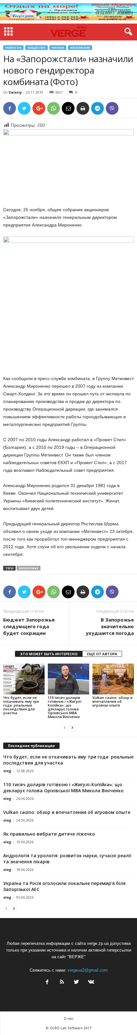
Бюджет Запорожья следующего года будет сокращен (28, 626)
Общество (36, 48)
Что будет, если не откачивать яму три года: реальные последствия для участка (21, 705)
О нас (69, 1018)
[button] (127, 32)
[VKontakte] (90, 982)
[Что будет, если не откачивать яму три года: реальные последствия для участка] (24, 679)
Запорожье (28, 568)
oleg (7, 770)
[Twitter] (76, 982)
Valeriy (15, 92)
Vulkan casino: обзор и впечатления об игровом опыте (112, 701)
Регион (58, 48)
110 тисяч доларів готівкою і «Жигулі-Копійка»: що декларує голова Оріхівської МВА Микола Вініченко (65, 707)
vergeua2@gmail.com (88, 970)
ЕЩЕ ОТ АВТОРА (102, 653)
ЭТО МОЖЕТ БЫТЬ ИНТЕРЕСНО (48, 653)
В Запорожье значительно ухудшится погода (110, 626)
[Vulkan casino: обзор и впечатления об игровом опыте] (113, 679)
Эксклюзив (80, 48)
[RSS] (61, 982)
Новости (13, 48)
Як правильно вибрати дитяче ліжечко (49, 834)
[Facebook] (47, 982)
